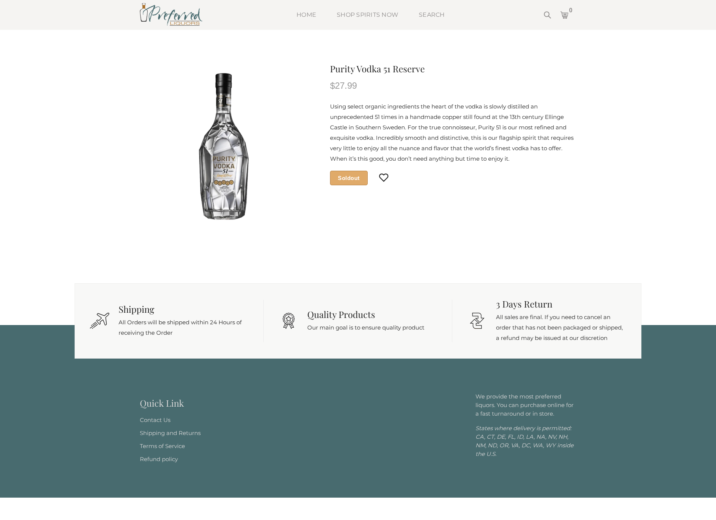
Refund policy (159, 459)
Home (306, 14)
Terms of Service (162, 446)
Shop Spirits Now (367, 14)
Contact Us (155, 419)
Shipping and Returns (170, 433)
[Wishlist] (384, 178)
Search (432, 14)
